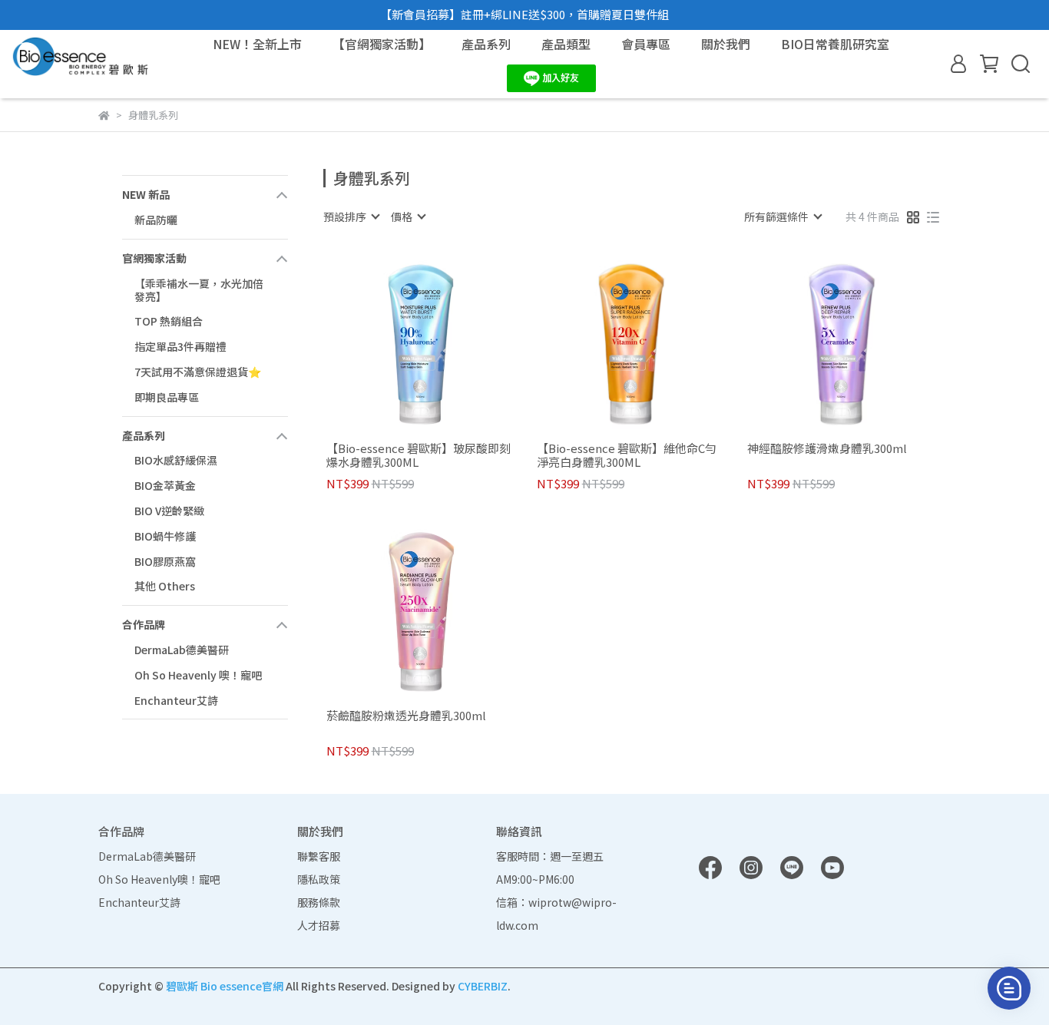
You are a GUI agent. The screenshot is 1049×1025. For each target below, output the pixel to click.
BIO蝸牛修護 (165, 536)
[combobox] (351, 216)
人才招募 (318, 925)
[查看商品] (399, 340)
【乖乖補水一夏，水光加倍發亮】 (198, 290)
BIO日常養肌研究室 (835, 43)
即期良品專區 (166, 397)
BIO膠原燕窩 (165, 561)
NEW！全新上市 (257, 43)
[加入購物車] (442, 340)
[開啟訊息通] (1009, 988)
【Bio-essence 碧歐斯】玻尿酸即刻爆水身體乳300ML (418, 455)
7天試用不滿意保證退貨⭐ (197, 371)
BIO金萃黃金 (165, 485)
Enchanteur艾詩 (176, 700)
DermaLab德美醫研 (181, 649)
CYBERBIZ (483, 986)
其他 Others (164, 586)
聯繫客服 (318, 856)
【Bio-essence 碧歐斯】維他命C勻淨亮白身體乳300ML (626, 455)
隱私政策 (318, 879)
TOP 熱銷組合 (168, 321)
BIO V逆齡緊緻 (169, 510)
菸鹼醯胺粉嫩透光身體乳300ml (406, 716)
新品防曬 (155, 219)
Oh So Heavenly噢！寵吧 (159, 879)
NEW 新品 (146, 194)
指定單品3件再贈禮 (180, 346)
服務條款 (318, 902)
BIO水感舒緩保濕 (175, 460)
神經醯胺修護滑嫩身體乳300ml (827, 448)
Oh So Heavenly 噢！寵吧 (198, 675)
